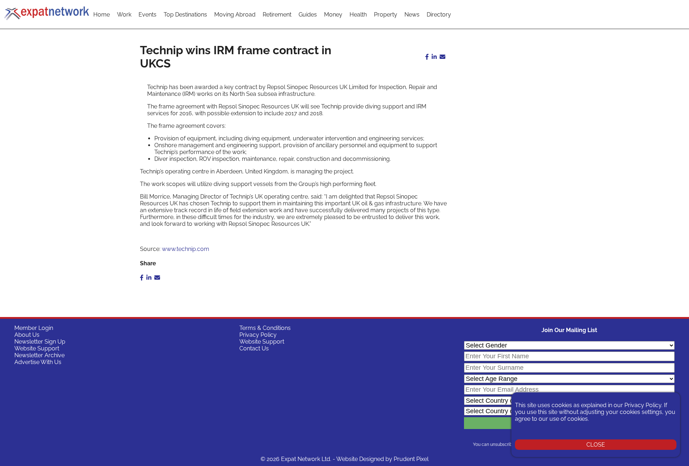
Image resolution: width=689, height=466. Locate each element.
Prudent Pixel (411, 459)
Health (358, 14)
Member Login (33, 328)
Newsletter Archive (39, 355)
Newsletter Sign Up (39, 341)
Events (147, 14)
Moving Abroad (235, 14)
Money (333, 14)
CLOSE (595, 444)
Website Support (36, 348)
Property (385, 14)
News (412, 14)
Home (101, 14)
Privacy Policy (258, 334)
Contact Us (254, 348)
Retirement (277, 14)
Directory (439, 14)
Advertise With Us (37, 362)
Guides (308, 14)
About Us (26, 334)
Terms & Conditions (265, 328)
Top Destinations (185, 14)
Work (124, 14)
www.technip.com (185, 249)
